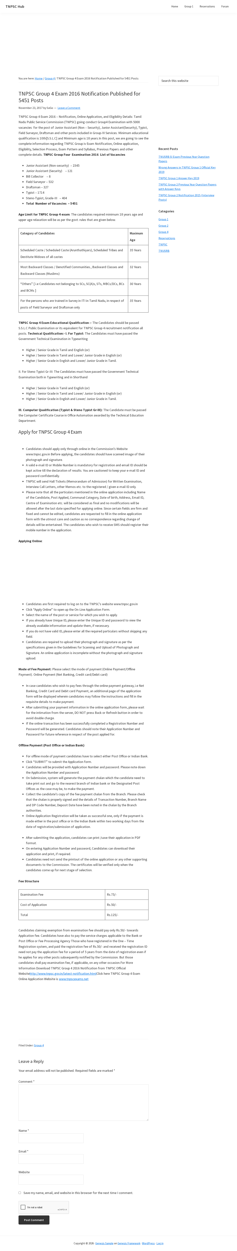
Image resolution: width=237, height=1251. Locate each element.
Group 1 (163, 219)
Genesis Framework (129, 1243)
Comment (27, 1081)
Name (24, 1130)
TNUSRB (163, 251)
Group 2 (163, 225)
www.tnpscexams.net (74, 979)
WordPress (148, 1243)
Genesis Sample (104, 1243)
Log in (159, 1243)
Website (24, 1172)
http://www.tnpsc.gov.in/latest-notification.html (63, 973)
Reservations (166, 238)
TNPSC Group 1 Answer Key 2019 (178, 178)
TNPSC (162, 244)
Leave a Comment (69, 108)
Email (24, 1151)
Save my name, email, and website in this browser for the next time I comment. (78, 1193)
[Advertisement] (118, 50)
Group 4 (39, 1045)
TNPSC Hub (15, 6)
